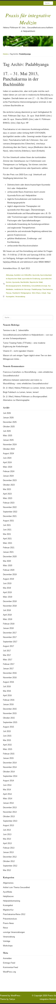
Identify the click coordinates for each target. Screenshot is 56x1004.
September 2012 (10, 866)
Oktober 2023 (9, 485)
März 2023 (7, 498)
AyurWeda (7, 892)
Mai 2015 (7, 740)
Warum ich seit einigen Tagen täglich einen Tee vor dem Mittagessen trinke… (27, 357)
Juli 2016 (7, 686)
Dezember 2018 (10, 601)
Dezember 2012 (10, 857)
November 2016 (10, 677)
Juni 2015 (7, 736)
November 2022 (10, 507)
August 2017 (8, 646)
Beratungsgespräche (13, 286)
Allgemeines (8, 883)
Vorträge (6, 941)
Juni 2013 (7, 834)
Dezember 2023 (10, 480)
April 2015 (7, 745)
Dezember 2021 (10, 516)
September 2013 (10, 821)
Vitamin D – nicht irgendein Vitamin (18, 351)
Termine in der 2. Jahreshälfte (16, 330)
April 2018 (7, 615)
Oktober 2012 (9, 861)
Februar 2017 (8, 664)
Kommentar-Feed (10, 967)
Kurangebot (10, 296)
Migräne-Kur (8, 910)
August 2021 (8, 521)
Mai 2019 (7, 588)
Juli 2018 (7, 610)
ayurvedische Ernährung (31, 278)
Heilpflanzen (8, 896)
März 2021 (7, 543)
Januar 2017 (8, 668)
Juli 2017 (7, 651)
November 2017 (10, 637)
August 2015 (8, 727)
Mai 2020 (7, 561)
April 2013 (7, 843)
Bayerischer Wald (36, 282)
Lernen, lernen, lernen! (42, 388)
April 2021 (7, 538)
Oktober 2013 (9, 816)
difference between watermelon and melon (21, 380)
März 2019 (7, 597)
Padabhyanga (37, 289)
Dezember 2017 (10, 633)
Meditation (9, 289)
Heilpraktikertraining (11, 901)
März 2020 (7, 565)
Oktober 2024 (9, 449)
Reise (5, 928)
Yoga (49, 293)
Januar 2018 (8, 628)
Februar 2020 (8, 570)
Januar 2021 (8, 552)
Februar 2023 (8, 503)
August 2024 (8, 453)
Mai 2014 (7, 789)
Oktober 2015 (9, 718)
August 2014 (8, 780)
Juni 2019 (7, 583)
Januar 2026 (8, 417)
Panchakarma (47, 289)
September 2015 (10, 722)
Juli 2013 (7, 830)
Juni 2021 (7, 530)
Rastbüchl (16, 293)
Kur (49, 286)
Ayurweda (16, 282)
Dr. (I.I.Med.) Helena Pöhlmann (16, 388)
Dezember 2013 (10, 807)
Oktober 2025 (9, 426)
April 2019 (7, 592)
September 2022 (10, 512)
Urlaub (43, 293)
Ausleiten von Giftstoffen (23, 275)
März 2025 (7, 435)
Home (5, 54)
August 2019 (8, 579)
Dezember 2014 (10, 763)
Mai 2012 (7, 870)
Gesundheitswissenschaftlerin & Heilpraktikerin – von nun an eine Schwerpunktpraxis (28, 337)
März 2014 (7, 798)
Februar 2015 (8, 754)
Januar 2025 (8, 440)
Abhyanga (9, 275)
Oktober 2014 (9, 772)
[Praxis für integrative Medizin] (28, 41)
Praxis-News (8, 923)
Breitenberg (26, 286)
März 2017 (7, 659)
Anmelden (7, 958)
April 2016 (7, 695)
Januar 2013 (8, 852)
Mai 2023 (7, 489)
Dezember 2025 (10, 422)
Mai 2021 (7, 534)
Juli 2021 (7, 525)
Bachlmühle (24, 282)
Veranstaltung (20, 296)
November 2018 (10, 606)
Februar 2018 (8, 624)
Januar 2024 (8, 476)
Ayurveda (35, 275)
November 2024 (10, 444)
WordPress (15, 995)
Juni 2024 (7, 458)
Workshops (8, 946)
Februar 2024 (8, 471)
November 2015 (10, 713)
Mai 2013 (7, 839)
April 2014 (7, 794)
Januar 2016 (8, 704)
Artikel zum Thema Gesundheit (16, 887)
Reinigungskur (26, 293)
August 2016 (8, 682)
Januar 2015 (8, 758)
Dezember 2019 (10, 574)
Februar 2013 (8, 848)
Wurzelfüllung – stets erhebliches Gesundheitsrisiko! (25, 383)
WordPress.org (9, 972)
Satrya (12, 999)
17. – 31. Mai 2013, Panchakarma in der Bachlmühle (21, 78)
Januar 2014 (8, 803)
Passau (8, 293)
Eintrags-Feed (9, 963)
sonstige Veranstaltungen (14, 932)
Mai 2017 (7, 655)
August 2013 (8, 825)
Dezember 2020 (10, 556)
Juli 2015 (7, 731)
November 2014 (10, 767)
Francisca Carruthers (12, 372)
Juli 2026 (7, 413)
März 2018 (7, 619)
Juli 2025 (7, 431)
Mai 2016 (7, 691)
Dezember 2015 (10, 709)
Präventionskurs (10, 919)
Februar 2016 (8, 700)
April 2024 (7, 462)
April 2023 (7, 494)
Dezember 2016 (10, 673)
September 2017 (10, 642)
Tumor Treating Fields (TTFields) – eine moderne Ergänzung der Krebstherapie (24, 345)
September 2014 (10, 776)
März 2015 (7, 749)
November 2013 (10, 812)
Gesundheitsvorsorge (39, 286)
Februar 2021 (8, 547)
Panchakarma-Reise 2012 (14, 914)
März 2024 (7, 467)
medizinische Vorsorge (22, 289)
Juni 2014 (7, 785)
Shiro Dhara (36, 293)
